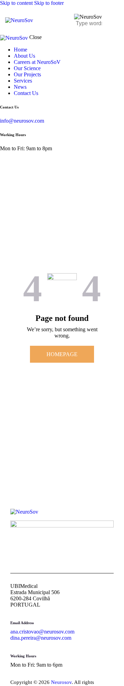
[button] (114, 21)
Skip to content (16, 3)
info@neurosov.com (22, 121)
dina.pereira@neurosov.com (40, 638)
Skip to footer (49, 3)
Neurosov (61, 682)
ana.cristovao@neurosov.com (42, 632)
